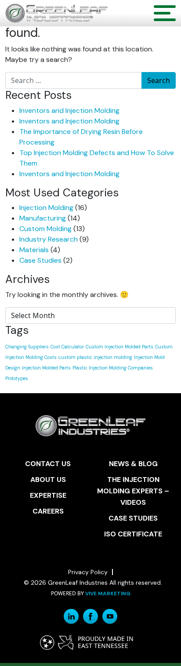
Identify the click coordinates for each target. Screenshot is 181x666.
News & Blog (133, 463)
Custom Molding (45, 228)
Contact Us (48, 463)
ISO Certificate (133, 534)
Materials (34, 249)
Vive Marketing (107, 593)
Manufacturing (42, 218)
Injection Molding (46, 207)
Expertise (48, 495)
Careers (48, 511)
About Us (48, 479)
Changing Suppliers (27, 347)
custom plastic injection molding (95, 357)
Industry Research (48, 239)
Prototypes (16, 378)
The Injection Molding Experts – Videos (133, 491)
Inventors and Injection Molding (69, 110)
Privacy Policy (88, 572)
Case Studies (40, 260)
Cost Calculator (67, 347)
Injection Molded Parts (46, 368)
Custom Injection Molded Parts (119, 347)
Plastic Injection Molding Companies (112, 368)
